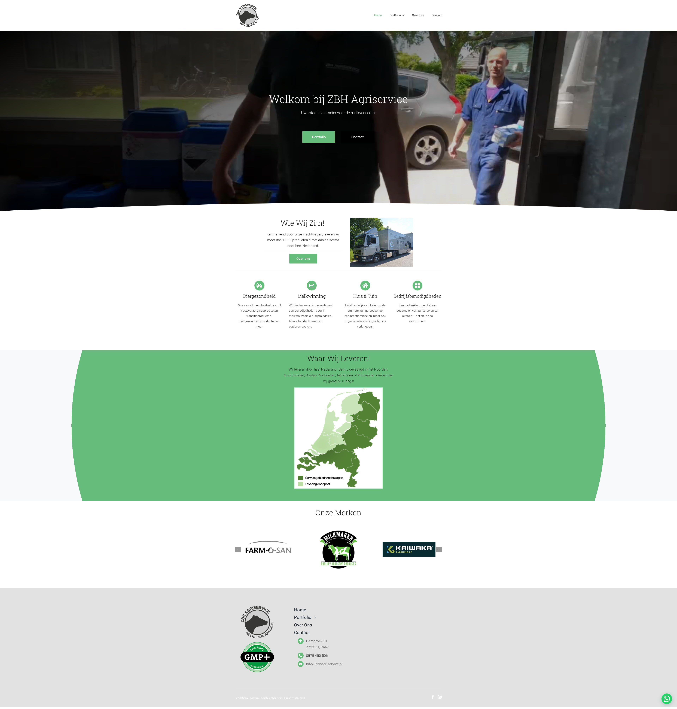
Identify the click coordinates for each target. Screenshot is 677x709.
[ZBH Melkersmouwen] (247, 5)
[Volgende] (439, 549)
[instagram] (440, 697)
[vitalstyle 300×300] (372, 549)
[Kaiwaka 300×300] (302, 549)
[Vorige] (238, 549)
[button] (666, 698)
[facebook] (433, 697)
